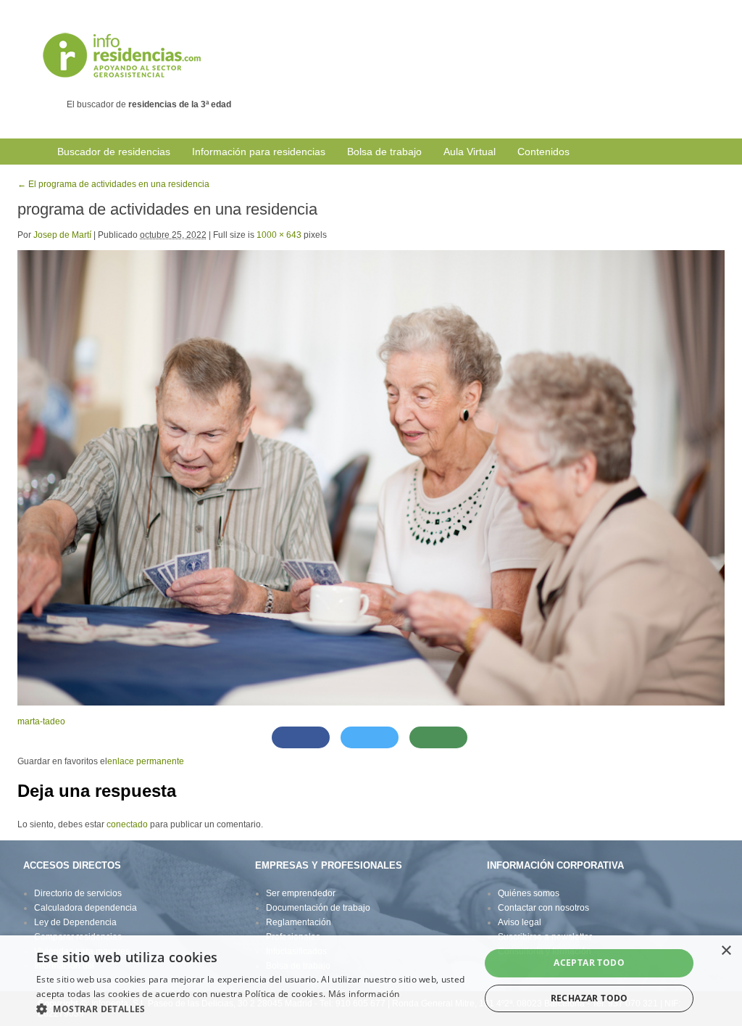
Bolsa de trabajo (384, 151)
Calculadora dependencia (85, 908)
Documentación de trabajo (318, 908)
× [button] (725, 951)
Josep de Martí (62, 235)
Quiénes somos (528, 893)
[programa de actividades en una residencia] (371, 477)
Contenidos (543, 151)
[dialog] (371, 980)
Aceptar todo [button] (589, 962)
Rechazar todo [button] (589, 998)
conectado (127, 824)
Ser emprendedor (300, 893)
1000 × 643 (279, 235)
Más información (364, 994)
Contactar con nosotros (543, 908)
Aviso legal (519, 922)
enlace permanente (145, 761)
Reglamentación (298, 922)
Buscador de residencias (113, 151)
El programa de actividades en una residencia (113, 184)
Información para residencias (258, 151)
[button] (251, 1008)
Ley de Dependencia (75, 922)
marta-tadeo (41, 721)
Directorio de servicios (78, 893)
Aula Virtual (469, 151)
